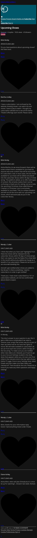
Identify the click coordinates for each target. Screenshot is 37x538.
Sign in (17, 532)
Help (8, 530)
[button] (1, 16)
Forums (9, 19)
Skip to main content (8, 2)
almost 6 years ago (7, 44)
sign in (11, 528)
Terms (12, 530)
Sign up (3, 528)
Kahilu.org (20, 19)
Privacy (18, 530)
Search (14, 19)
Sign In (10, 23)
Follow (3, 34)
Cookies (24, 530)
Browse (3, 19)
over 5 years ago (7, 248)
